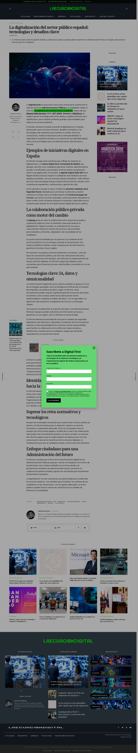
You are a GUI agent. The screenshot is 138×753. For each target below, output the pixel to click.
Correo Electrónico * (53, 368)
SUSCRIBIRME (53, 400)
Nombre (49, 376)
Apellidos (49, 383)
